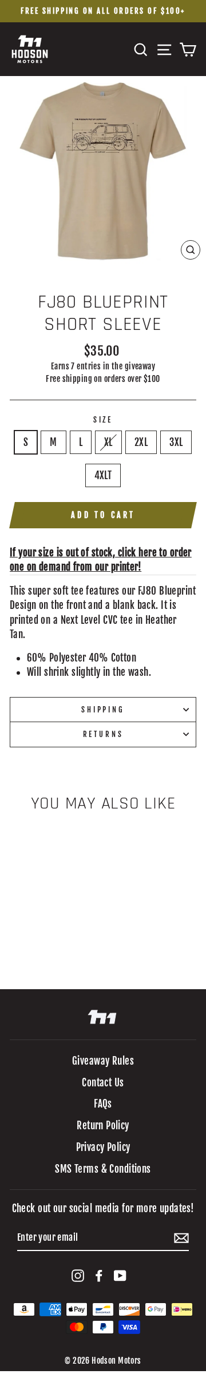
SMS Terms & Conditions (102, 1169)
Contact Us (103, 1083)
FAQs (103, 1104)
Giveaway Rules (103, 1061)
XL (108, 442)
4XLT (103, 475)
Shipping (103, 709)
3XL (176, 442)
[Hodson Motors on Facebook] (99, 1275)
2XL (141, 442)
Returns (103, 734)
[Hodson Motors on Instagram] (78, 1275)
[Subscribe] (181, 1237)
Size (103, 419)
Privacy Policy (103, 1147)
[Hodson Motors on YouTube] (120, 1275)
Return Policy (103, 1126)
